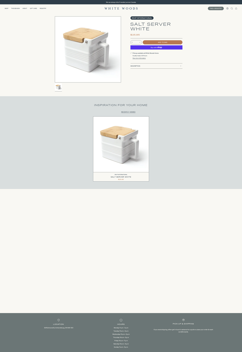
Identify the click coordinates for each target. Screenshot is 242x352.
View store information (139, 58)
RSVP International (142, 18)
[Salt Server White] (121, 144)
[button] (6, 8)
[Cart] (236, 8)
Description (135, 66)
